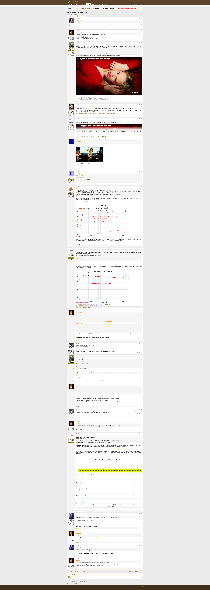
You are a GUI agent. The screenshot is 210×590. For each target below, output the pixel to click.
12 (81, 16)
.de (73, 129)
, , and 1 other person (83, 307)
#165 (141, 118)
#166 (141, 139)
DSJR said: (77, 20)
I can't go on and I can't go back (80, 113)
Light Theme (70, 586)
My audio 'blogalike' (79, 136)
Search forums (74, 6)
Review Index (83, 4)
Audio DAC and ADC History (86, 136)
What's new (94, 4)
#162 (141, 30)
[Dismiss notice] (141, 8)
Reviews (77, 4)
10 (78, 16)
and (79, 528)
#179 (141, 545)
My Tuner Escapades (105, 136)
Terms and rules (130, 586)
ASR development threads (83, 305)
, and (81, 568)
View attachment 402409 (80, 331)
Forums (88, 4)
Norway (73, 261)
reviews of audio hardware (87, 8)
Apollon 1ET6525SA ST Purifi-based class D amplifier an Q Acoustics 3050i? (86, 577)
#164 (141, 104)
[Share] (139, 18)
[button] (97, 4)
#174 (141, 409)
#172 (141, 355)
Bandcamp (79, 25)
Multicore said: (78, 32)
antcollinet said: (78, 120)
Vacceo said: (78, 515)
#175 (141, 421)
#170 (141, 310)
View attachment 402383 (80, 177)
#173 (141, 384)
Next (84, 16)
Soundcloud (83, 25)
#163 (141, 42)
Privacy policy (136, 586)
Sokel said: (78, 188)
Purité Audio (70, 14)
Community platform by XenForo (99, 588)
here (117, 8)
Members (106, 4)
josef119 (72, 577)
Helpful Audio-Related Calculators (96, 136)
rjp (139, 577)
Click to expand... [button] (109, 53)
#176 (141, 433)
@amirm (98, 201)
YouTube (77, 25)
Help (140, 586)
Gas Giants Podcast (87, 25)
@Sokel (129, 266)
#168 (141, 186)
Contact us (125, 586)
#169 (141, 248)
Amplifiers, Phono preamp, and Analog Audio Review (86, 577)
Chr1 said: (77, 386)
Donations (101, 4)
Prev (69, 16)
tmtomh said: (78, 250)
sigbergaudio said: (79, 44)
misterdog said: (78, 533)
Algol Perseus (72, 150)
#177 (141, 513)
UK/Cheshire (72, 55)
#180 (141, 558)
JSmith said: (78, 173)
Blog (91, 25)
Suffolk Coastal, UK (71, 116)
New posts (69, 6)
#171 (141, 343)
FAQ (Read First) (71, 4)
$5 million (90, 163)
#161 (141, 18)
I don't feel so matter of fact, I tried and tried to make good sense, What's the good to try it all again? (100, 113)
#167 (141, 171)
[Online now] (71, 253)
